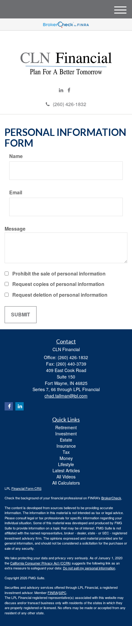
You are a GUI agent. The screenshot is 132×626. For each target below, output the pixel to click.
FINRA (53, 592)
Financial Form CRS (26, 488)
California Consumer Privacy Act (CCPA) (40, 563)
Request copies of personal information (58, 284)
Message (15, 228)
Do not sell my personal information (89, 567)
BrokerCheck (111, 497)
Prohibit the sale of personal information (59, 273)
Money (66, 458)
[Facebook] (69, 90)
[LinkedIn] (61, 90)
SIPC (62, 592)
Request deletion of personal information (59, 294)
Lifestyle (66, 464)
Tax (66, 452)
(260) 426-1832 (69, 104)
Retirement (66, 427)
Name (16, 156)
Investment (66, 433)
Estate (66, 440)
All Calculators (66, 483)
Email (15, 192)
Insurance (66, 446)
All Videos (66, 476)
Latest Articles (66, 470)
